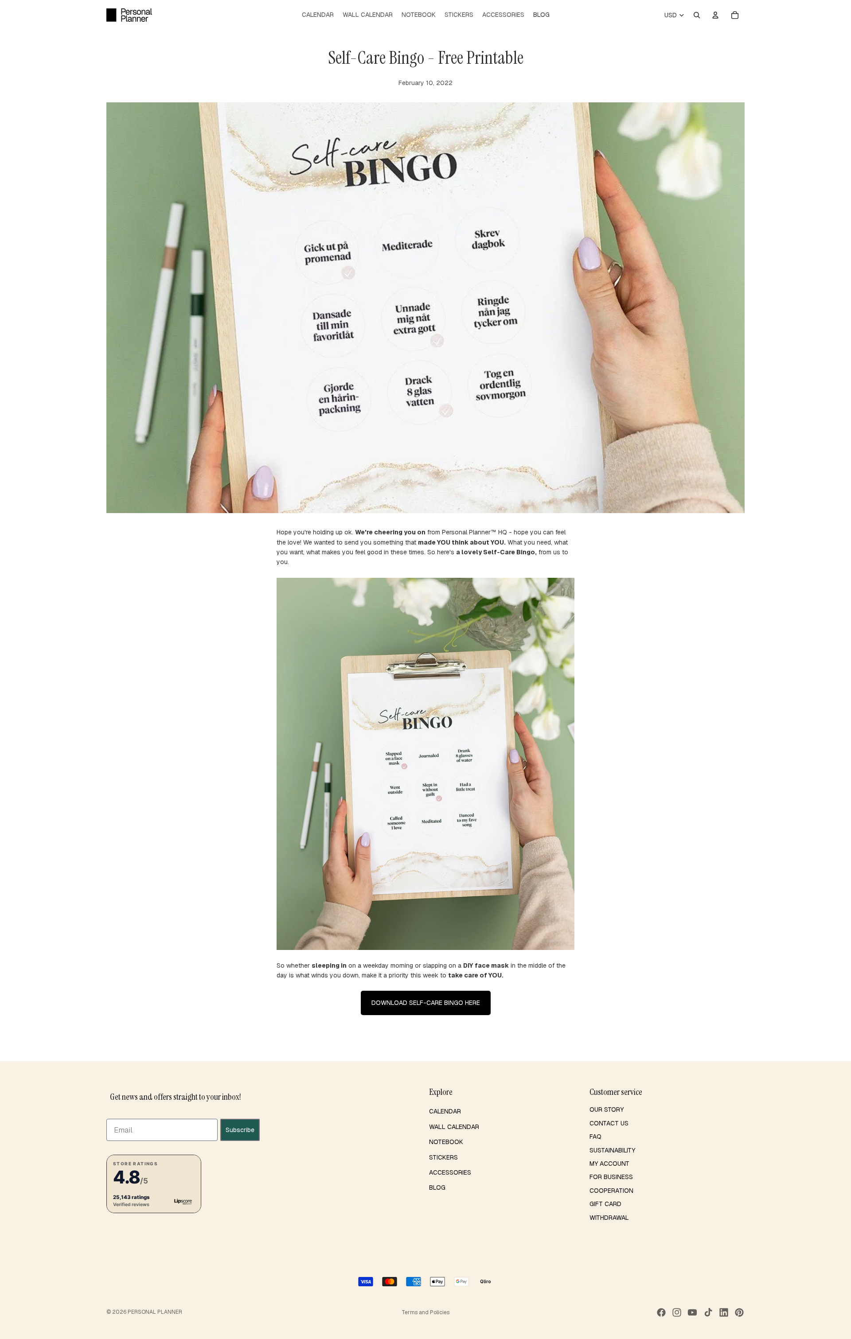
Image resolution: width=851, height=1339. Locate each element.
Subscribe (240, 1130)
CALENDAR (445, 1111)
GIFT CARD (605, 1204)
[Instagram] (676, 1312)
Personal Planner (155, 1312)
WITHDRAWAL (609, 1218)
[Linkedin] (723, 1312)
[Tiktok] (708, 1312)
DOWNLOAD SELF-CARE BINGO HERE (425, 1003)
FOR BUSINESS (611, 1177)
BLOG (437, 1187)
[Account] (715, 15)
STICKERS (443, 1157)
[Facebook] (661, 1312)
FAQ (595, 1136)
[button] (153, 1184)
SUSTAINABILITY (612, 1150)
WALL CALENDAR (454, 1127)
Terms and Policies (425, 1312)
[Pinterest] (739, 1312)
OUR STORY (606, 1109)
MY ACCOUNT (609, 1164)
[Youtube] (692, 1312)
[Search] (697, 15)
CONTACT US (608, 1123)
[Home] (129, 15)
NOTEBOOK (446, 1142)
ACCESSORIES (450, 1172)
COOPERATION (611, 1191)
